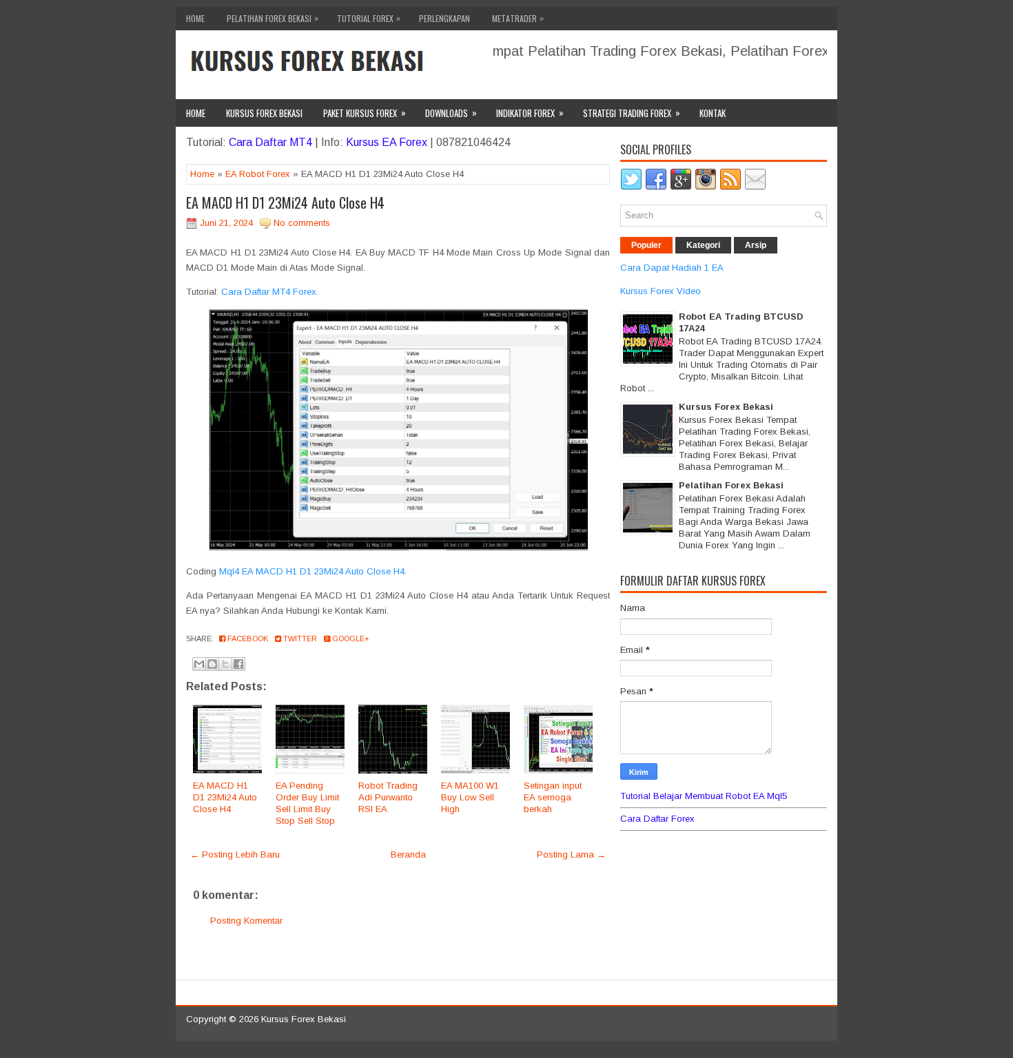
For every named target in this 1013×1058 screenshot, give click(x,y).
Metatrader (518, 18)
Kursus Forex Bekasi (264, 113)
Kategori (703, 245)
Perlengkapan (444, 18)
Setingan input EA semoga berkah (553, 797)
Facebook (246, 638)
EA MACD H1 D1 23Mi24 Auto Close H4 (285, 202)
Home (195, 18)
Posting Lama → (571, 854)
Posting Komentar (246, 920)
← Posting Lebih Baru (235, 854)
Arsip (755, 245)
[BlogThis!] (212, 664)
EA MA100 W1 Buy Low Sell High (470, 797)
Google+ (349, 638)
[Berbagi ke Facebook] (238, 664)
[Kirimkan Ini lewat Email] (199, 664)
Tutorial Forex (368, 18)
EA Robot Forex (257, 174)
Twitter (299, 638)
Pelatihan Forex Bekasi (272, 18)
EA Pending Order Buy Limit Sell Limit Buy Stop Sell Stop (307, 803)
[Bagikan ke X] (225, 664)
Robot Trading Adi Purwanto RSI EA (388, 797)
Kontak (712, 113)
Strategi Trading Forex (631, 112)
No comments (302, 223)
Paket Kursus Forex (364, 112)
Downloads (451, 112)
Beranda (408, 854)
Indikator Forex (530, 112)
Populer (646, 245)
